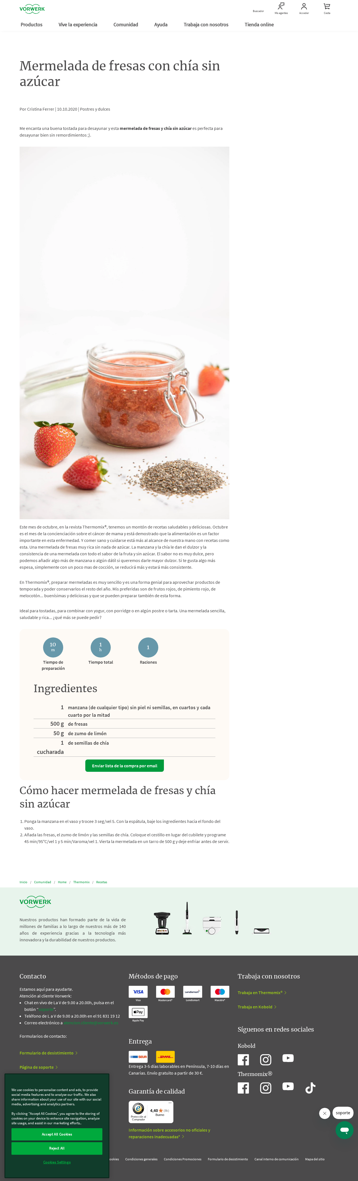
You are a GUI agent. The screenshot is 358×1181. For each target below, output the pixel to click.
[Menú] (170, 1104)
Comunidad (126, 24)
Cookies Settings (57, 1162)
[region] (56, 1125)
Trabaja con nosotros (207, 24)
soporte (46, 1009)
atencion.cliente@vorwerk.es (90, 1022)
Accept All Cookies (57, 1134)
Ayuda (161, 24)
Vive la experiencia (78, 24)
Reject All (57, 1148)
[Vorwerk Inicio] (32, 9)
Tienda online (260, 24)
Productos (32, 24)
